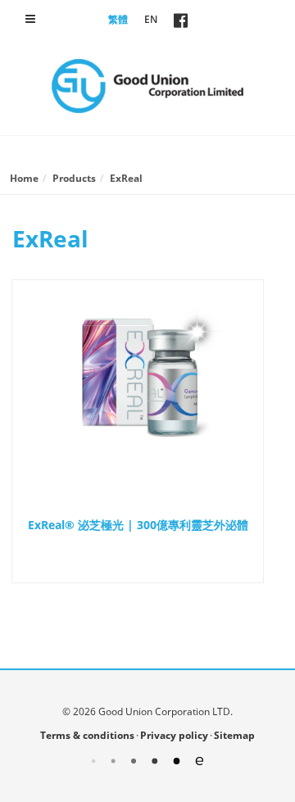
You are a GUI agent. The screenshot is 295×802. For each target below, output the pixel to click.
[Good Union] (147, 86)
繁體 (118, 19)
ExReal (126, 178)
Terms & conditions (87, 735)
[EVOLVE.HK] (147, 760)
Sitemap (234, 735)
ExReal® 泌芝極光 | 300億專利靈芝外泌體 (138, 524)
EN (150, 19)
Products (74, 178)
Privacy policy (174, 735)
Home (24, 178)
